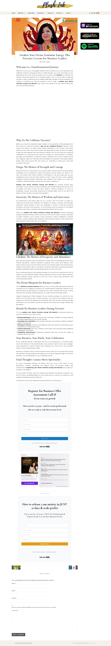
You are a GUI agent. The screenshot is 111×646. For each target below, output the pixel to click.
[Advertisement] (44, 127)
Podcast (51, 13)
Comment (15, 610)
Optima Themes (28, 643)
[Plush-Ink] (55, 7)
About (68, 13)
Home (13, 13)
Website (14, 598)
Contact (59, 13)
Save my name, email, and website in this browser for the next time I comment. (34, 607)
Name (14, 583)
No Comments (44, 493)
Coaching (40, 13)
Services (20, 13)
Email (14, 590)
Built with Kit (45, 446)
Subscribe (31, 13)
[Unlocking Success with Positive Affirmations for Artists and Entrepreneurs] (15, 567)
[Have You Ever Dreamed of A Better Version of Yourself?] (74, 567)
